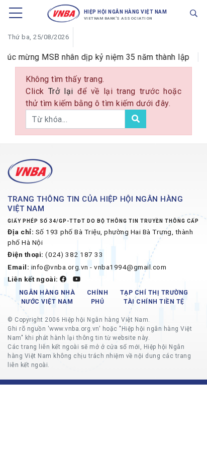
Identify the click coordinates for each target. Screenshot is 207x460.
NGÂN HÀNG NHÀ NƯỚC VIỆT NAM (47, 297)
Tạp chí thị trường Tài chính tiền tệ (154, 297)
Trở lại (62, 91)
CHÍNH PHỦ (98, 297)
